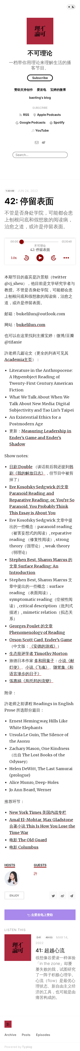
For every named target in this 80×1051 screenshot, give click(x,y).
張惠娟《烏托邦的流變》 (31, 680)
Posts (26, 1035)
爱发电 (41, 89)
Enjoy (14, 895)
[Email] (36, 142)
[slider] (21, 242)
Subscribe (40, 78)
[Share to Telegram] (72, 895)
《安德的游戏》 (43, 646)
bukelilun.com (30, 324)
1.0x (14, 258)
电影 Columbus (23, 847)
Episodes (43, 1035)
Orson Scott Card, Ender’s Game (40, 639)
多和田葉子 (44, 660)
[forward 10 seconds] (53, 258)
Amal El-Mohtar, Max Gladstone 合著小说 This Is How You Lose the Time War (42, 826)
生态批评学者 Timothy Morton (38, 653)
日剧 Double (20, 466)
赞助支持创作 (23, 89)
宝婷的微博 (58, 89)
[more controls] (66, 258)
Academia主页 (18, 359)
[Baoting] (12, 878)
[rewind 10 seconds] (26, 258)
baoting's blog (40, 97)
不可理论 (40, 53)
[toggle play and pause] (40, 258)
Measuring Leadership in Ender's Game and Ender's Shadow (40, 437)
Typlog (27, 1047)
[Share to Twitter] (53, 895)
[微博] (43, 142)
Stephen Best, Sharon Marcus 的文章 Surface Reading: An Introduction (40, 566)
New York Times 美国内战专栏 (37, 812)
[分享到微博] (62, 895)
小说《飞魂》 (37, 667)
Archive (10, 1035)
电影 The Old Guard (28, 839)
